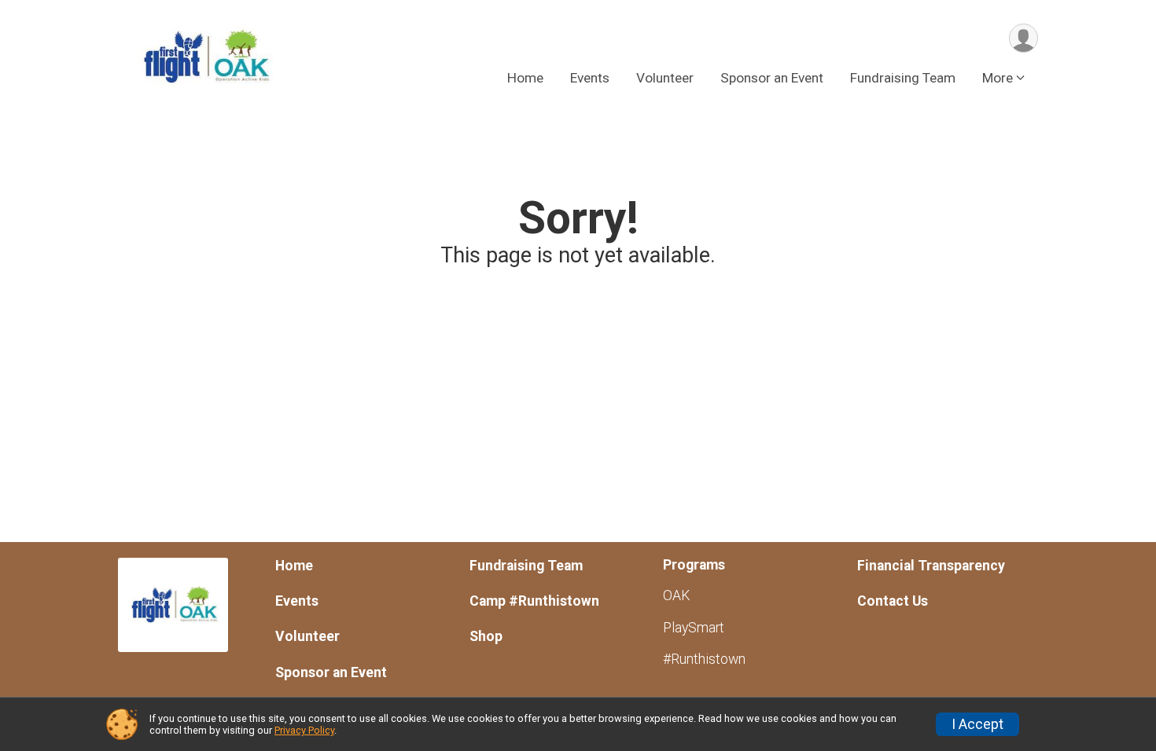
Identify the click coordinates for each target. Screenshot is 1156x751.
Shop (486, 636)
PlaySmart (693, 628)
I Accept (977, 724)
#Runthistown (704, 659)
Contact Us (892, 601)
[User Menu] (1023, 38)
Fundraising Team (902, 78)
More (997, 78)
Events (589, 78)
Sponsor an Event (771, 78)
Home (525, 78)
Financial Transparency (931, 565)
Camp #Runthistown (534, 601)
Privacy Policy (304, 730)
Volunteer (665, 78)
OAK (676, 595)
